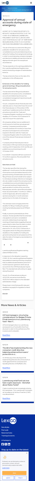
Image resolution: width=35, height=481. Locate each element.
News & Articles (12, 8)
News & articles (6, 433)
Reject (20, 478)
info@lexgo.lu (6, 440)
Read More (6, 335)
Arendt (5, 294)
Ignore (8, 478)
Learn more (5, 468)
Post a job (4, 430)
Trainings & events (8, 436)
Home (3, 8)
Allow (14, 473)
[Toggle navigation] (31, 3)
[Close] (26, 453)
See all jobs (5, 427)
